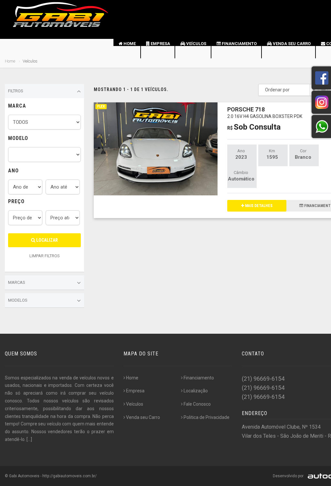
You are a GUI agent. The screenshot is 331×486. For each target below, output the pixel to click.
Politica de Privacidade (207, 417)
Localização (196, 390)
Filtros (15, 90)
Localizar (46, 240)
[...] (29, 439)
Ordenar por (277, 89)
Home (129, 43)
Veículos (195, 43)
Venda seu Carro (291, 43)
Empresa (160, 43)
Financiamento (239, 43)
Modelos (17, 300)
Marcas (16, 282)
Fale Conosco (197, 404)
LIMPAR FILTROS (44, 255)
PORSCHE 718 (264, 112)
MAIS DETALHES (258, 205)
